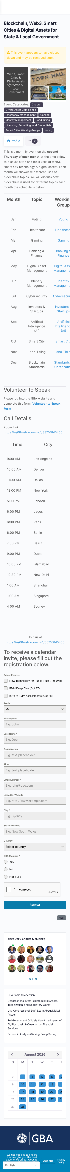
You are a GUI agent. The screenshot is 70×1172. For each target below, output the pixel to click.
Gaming (44, 114)
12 (42, 1084)
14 (61, 1084)
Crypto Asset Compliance (21, 109)
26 (42, 1099)
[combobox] (35, 709)
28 (61, 1099)
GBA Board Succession (21, 995)
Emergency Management (21, 114)
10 (22, 1084)
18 (32, 1091)
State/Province (12, 825)
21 (61, 1091)
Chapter (36, 104)
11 (32, 1084)
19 (42, 1091)
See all (34, 979)
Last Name (10, 733)
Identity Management (18, 119)
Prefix (7, 703)
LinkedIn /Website (13, 795)
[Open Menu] (6, 7)
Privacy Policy (61, 1161)
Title (6, 764)
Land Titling (43, 119)
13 (51, 1084)
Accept (48, 1161)
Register (35, 904)
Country (8, 840)
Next (61, 917)
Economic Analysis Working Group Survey (32, 1034)
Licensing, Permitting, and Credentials (28, 125)
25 (32, 1099)
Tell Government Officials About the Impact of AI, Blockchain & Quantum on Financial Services (35, 1024)
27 (52, 1099)
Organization (11, 749)
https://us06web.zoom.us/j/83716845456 (33, 432)
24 (22, 1099)
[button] (8, 84)
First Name (11, 718)
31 (22, 1106)
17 (22, 1091)
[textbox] (31, 846)
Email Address (12, 779)
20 (52, 1091)
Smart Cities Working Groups (23, 130)
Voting (48, 130)
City (7, 810)
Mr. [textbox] (7, 709)
